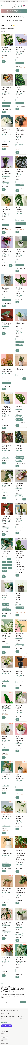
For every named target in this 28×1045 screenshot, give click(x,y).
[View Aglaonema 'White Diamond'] (7, 121)
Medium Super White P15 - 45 (21, 224)
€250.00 (10, 567)
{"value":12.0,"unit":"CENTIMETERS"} (20, 970)
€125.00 (4, 564)
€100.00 (9, 562)
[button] (25, 5)
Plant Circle (5, 1013)
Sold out (24, 656)
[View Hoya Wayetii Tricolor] (7, 881)
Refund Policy (4, 1040)
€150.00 (9, 564)
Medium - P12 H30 (20, 184)
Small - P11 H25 (6, 646)
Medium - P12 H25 (20, 103)
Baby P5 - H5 (5, 224)
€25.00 (4, 559)
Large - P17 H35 (19, 344)
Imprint (2, 1033)
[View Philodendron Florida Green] (7, 807)
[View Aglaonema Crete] (7, 950)
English (4, 1010)
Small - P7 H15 (6, 380)
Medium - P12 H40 (20, 62)
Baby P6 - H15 (19, 460)
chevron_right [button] (25, 11)
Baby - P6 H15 (19, 526)
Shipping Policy (4, 1043)
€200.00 (4, 567)
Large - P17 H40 (6, 105)
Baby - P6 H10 (6, 100)
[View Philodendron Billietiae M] (7, 697)
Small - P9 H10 (6, 607)
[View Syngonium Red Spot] (7, 767)
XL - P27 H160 (19, 419)
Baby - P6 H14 (19, 60)
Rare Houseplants (22, 156)
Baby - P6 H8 (5, 750)
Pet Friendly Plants (9, 194)
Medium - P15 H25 (6, 300)
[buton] (4, 1010)
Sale (12, 34)
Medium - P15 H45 (20, 220)
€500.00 (4, 570)
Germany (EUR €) (13, 1010)
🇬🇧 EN (25, 5)
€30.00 (9, 559)
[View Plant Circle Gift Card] (7, 544)
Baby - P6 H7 (5, 747)
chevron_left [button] (2, 11)
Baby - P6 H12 (19, 100)
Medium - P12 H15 (6, 103)
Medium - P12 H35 (6, 932)
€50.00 (4, 562)
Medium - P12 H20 (6, 222)
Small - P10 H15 (19, 144)
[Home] (14, 5)
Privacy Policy (4, 1031)
